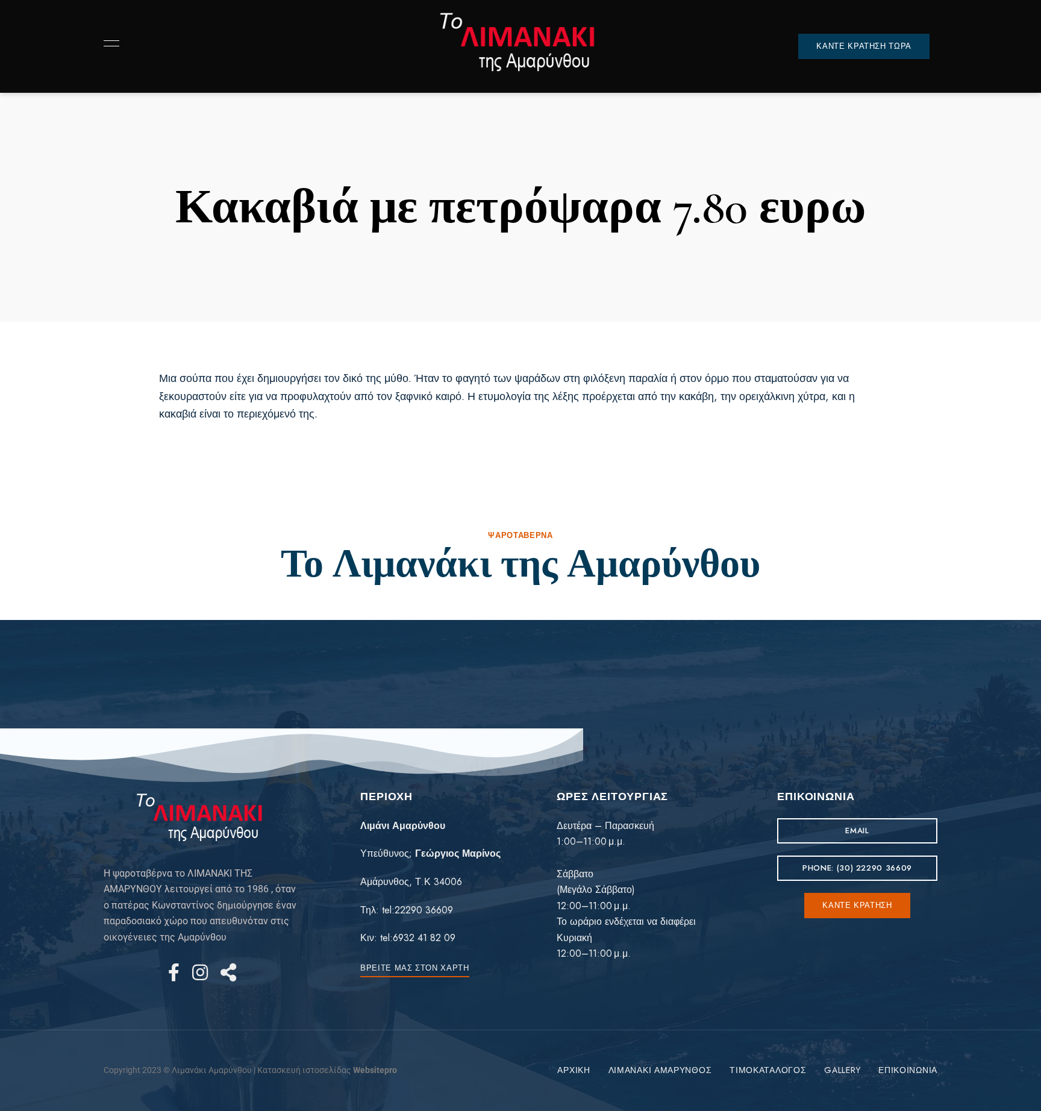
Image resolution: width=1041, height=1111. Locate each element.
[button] (864, 46)
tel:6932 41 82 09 (417, 938)
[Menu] (108, 43)
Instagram (200, 972)
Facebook (174, 972)
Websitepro (375, 1070)
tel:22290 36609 (417, 910)
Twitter (228, 972)
